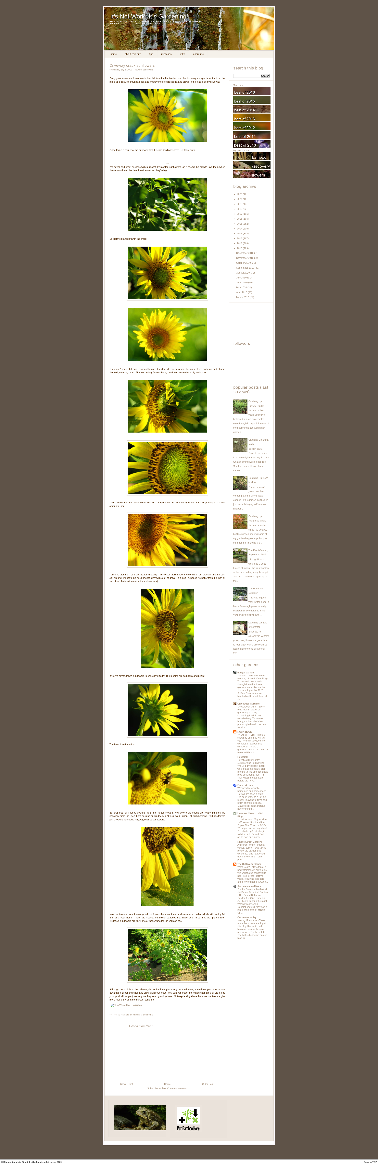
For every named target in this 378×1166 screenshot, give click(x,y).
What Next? (243, 867)
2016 (240, 218)
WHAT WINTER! (246, 735)
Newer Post (126, 1084)
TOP (374, 1162)
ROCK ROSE (244, 731)
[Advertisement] (251, 320)
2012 (240, 238)
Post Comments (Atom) (174, 1088)
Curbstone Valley (247, 917)
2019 (240, 204)
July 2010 (241, 277)
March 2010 (243, 297)
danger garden (245, 672)
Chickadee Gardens (248, 703)
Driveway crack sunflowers (132, 65)
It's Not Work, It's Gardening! (149, 16)
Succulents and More (249, 886)
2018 (240, 209)
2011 (240, 243)
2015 (240, 223)
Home (113, 54)
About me (198, 54)
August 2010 (243, 272)
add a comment (133, 1014)
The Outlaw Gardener (249, 864)
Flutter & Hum (245, 785)
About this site (133, 54)
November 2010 (245, 258)
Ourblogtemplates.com (44, 1162)
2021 (240, 199)
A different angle (246, 845)
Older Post (207, 1084)
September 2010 (245, 267)
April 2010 (242, 292)
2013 (240, 233)
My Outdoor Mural (247, 707)
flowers (138, 69)
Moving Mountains (247, 920)
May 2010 (241, 287)
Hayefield (242, 757)
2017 (240, 214)
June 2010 (242, 282)
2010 (240, 248)
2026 (240, 194)
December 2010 (245, 253)
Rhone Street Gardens (249, 842)
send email (148, 1014)
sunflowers (148, 69)
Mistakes (166, 54)
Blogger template (12, 1162)
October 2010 (243, 263)
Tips (151, 54)
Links (182, 54)
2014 (240, 228)
